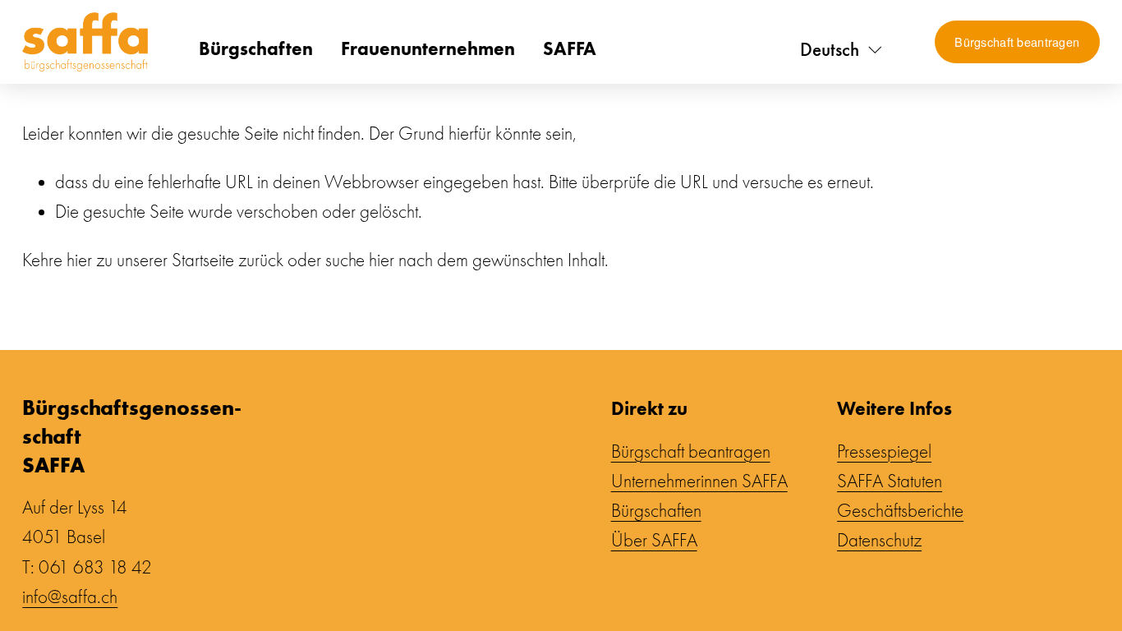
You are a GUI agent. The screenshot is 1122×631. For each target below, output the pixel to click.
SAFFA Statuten (889, 481)
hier (79, 260)
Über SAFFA (654, 540)
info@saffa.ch (69, 597)
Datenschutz (879, 540)
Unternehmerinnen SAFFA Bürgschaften (699, 496)
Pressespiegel (884, 452)
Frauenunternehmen (428, 48)
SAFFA (569, 48)
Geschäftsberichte (900, 511)
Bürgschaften (256, 48)
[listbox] (842, 50)
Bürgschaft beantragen (1016, 42)
